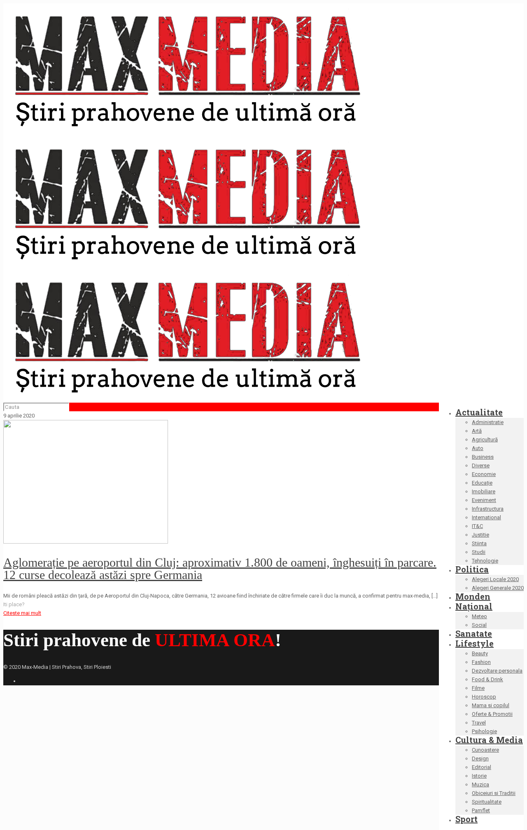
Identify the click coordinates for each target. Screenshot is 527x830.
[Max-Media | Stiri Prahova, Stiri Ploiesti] (186, 263)
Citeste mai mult (22, 613)
